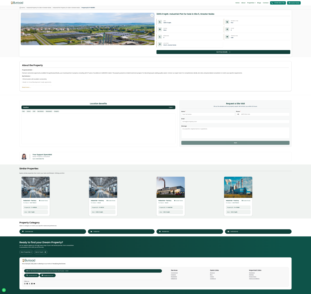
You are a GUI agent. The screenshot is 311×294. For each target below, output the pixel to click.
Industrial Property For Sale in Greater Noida (39, 7)
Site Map (251, 275)
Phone (238, 111)
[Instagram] (25, 284)
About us (212, 273)
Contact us (213, 278)
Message (184, 126)
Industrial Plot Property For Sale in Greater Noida (66, 7)
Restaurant (49, 111)
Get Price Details (221, 52)
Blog (211, 275)
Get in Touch (39, 252)
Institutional (174, 278)
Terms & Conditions (254, 278)
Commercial (174, 273)
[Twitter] (29, 284)
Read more (26, 87)
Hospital (56, 111)
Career (212, 276)
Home (237, 3)
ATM (34, 111)
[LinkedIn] (32, 284)
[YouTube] (34, 284)
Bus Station (40, 111)
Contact (265, 3)
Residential (174, 276)
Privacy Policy (252, 276)
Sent (235, 143)
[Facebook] (27, 284)
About (243, 3)
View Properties (26, 252)
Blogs (259, 3)
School (28, 111)
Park (23, 111)
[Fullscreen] (152, 15)
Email (182, 119)
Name (183, 111)
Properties (251, 3)
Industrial (173, 275)
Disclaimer (252, 273)
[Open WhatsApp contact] (4, 290)
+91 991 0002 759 (279, 3)
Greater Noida (294, 3)
